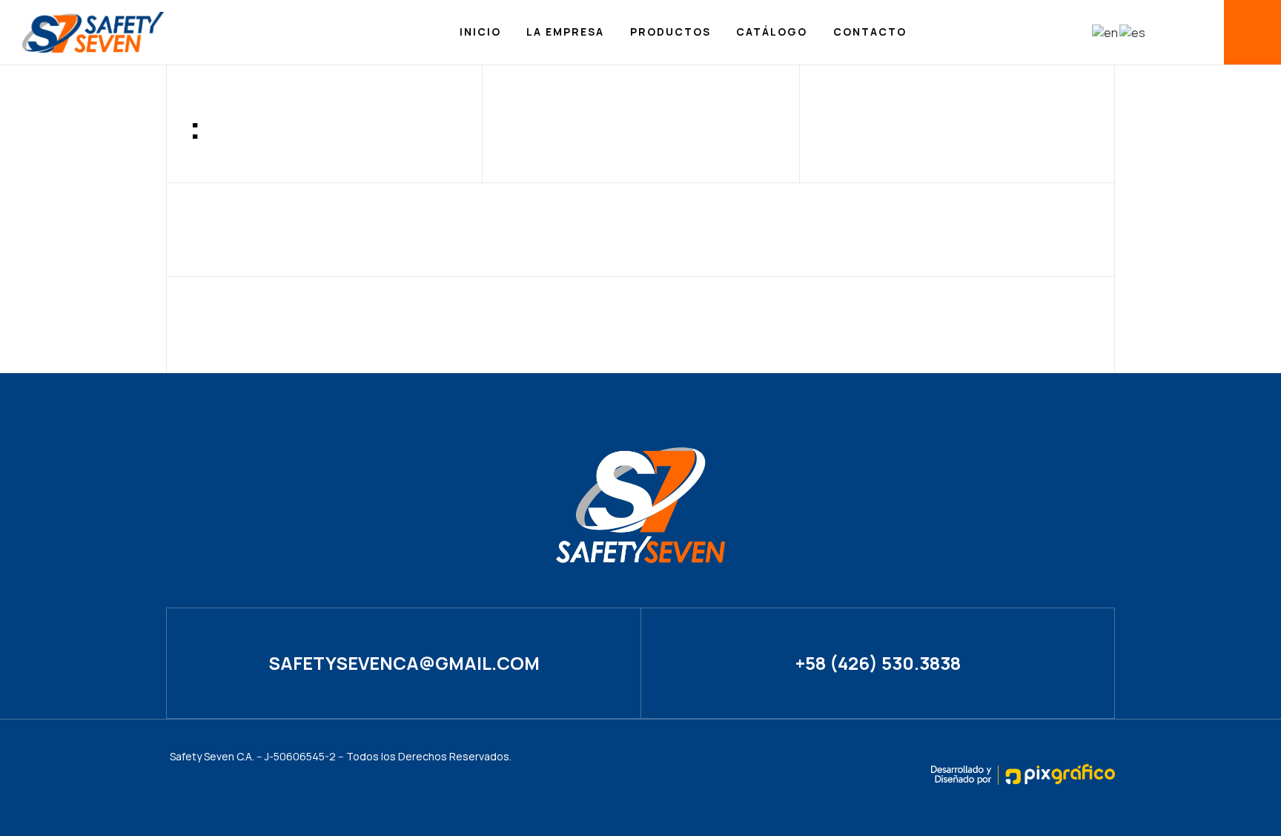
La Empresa (565, 31)
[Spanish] (1133, 32)
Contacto (870, 31)
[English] (1105, 32)
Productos (670, 31)
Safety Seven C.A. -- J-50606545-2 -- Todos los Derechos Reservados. (341, 756)
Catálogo (771, 31)
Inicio (480, 31)
